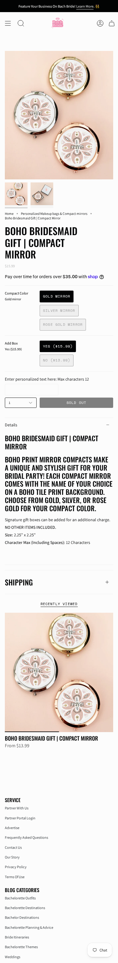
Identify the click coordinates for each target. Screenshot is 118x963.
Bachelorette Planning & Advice (29, 927)
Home (9, 213)
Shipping (19, 582)
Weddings (12, 956)
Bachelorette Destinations (25, 907)
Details (11, 425)
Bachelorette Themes (21, 946)
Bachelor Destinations (22, 917)
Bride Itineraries (17, 937)
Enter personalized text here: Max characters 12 (47, 379)
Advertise (12, 827)
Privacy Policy (16, 866)
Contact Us (13, 847)
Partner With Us (16, 808)
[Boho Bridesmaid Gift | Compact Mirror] (59, 672)
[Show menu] (8, 23)
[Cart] (111, 23)
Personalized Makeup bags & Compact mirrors (54, 213)
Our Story (12, 857)
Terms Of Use (15, 876)
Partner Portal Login (20, 818)
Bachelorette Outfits (20, 898)
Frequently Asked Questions (26, 837)
